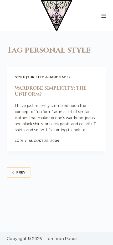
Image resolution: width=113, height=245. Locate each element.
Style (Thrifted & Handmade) (42, 77)
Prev (20, 172)
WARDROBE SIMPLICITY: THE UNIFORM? (51, 91)
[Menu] (103, 15)
